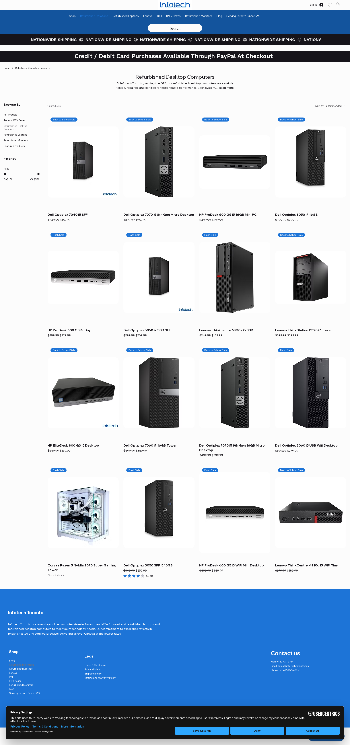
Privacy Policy (92, 669)
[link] (138, 576)
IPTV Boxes (15, 680)
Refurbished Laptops (21, 668)
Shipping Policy (93, 673)
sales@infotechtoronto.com (294, 665)
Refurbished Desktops (21, 664)
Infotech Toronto (25, 612)
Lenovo (13, 672)
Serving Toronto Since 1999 (24, 693)
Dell (11, 676)
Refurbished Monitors (21, 684)
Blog (11, 688)
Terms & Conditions (95, 665)
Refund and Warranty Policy (100, 677)
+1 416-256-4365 (289, 670)
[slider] (5, 174)
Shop (12, 660)
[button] (337, 5)
